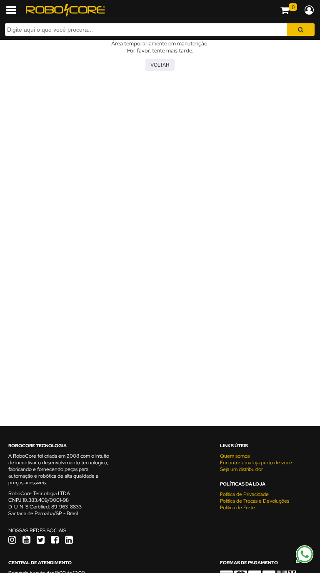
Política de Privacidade (244, 494)
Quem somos (235, 456)
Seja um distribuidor (241, 469)
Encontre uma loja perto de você (256, 462)
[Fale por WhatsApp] (304, 562)
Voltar (160, 65)
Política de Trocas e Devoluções (254, 501)
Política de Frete (237, 507)
